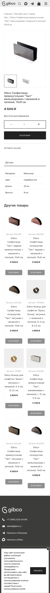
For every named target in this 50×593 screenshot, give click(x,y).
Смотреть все (20, 13)
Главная (8, 13)
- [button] (11, 124)
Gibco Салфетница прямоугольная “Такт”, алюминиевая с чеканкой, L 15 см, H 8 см (36, 386)
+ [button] (39, 124)
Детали (9, 162)
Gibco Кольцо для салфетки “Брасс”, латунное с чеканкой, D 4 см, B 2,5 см (13, 383)
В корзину (25, 135)
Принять (38, 571)
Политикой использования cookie (14, 587)
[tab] (25, 162)
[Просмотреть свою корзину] (39, 4)
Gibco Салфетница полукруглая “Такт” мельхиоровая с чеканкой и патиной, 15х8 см (36, 459)
